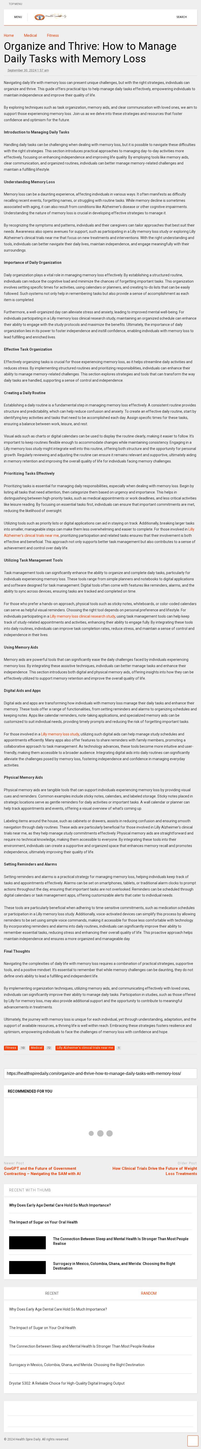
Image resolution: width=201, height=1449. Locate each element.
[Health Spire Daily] (49, 21)
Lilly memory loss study (60, 734)
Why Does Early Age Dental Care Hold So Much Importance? (60, 1205)
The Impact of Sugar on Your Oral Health (43, 1222)
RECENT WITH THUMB (30, 1190)
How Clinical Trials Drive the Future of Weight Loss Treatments (155, 1171)
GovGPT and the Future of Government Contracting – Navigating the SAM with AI (42, 1171)
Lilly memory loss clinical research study (82, 616)
